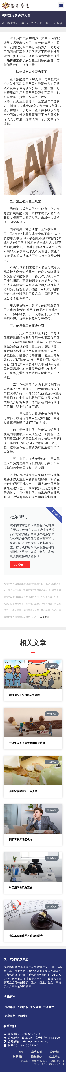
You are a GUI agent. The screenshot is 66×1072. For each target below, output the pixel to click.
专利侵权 (22, 1007)
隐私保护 (36, 1056)
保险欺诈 (35, 1007)
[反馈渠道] (44, 616)
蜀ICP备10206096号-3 (49, 1063)
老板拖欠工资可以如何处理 (24, 694)
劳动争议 (57, 23)
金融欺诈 (22, 1015)
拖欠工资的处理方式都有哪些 (26, 935)
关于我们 (55, 1051)
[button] (61, 5)
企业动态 (55, 1056)
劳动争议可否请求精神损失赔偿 (27, 742)
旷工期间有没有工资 (20, 887)
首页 (21, 1051)
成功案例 (10, 1007)
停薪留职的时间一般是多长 (24, 791)
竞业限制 (10, 1015)
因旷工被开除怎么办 (20, 839)
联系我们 (19, 565)
